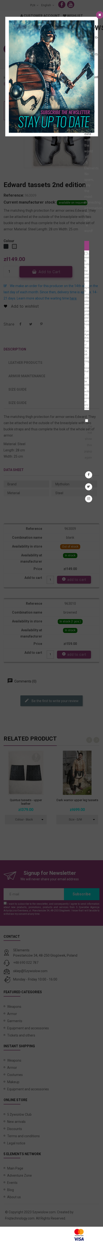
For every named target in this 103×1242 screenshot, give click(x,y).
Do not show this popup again (88, 442)
